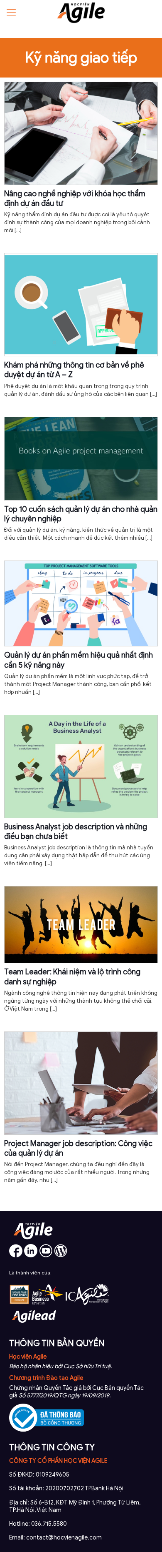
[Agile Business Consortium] (47, 1303)
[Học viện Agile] (81, 12)
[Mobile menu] (11, 12)
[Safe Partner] (19, 1303)
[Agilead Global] (34, 1325)
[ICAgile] (87, 1303)
